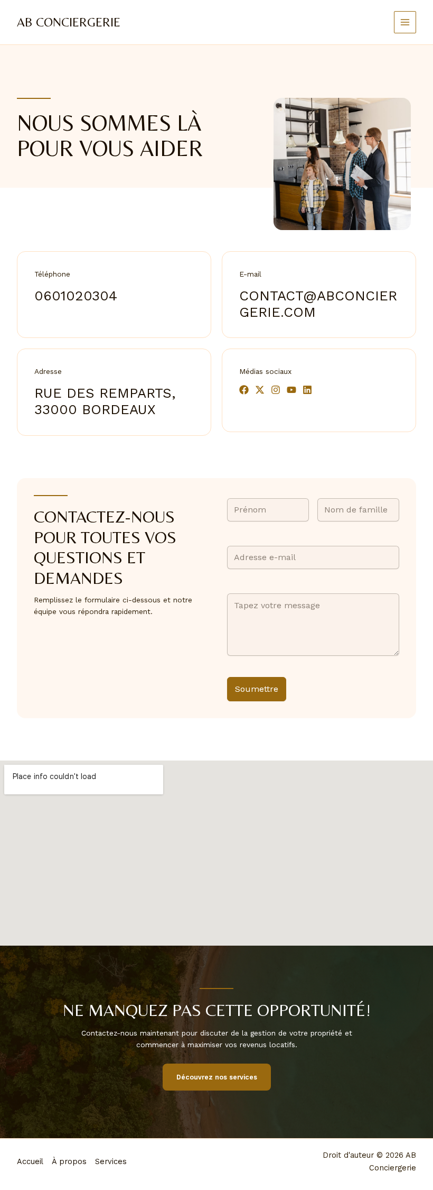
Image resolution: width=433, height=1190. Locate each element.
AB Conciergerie (68, 22)
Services (111, 1161)
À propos (69, 1161)
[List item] (244, 390)
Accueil (30, 1161)
